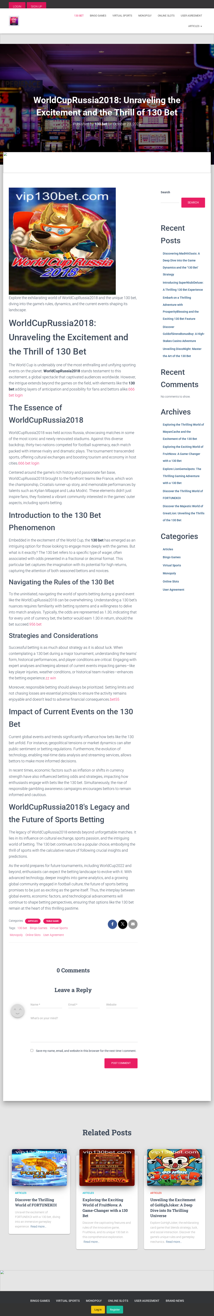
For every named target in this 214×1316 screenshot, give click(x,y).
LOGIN (17, 6)
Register (115, 1309)
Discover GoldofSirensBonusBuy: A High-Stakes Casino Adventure (184, 334)
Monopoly (145, 15)
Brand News (175, 1300)
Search (165, 192)
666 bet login (28, 463)
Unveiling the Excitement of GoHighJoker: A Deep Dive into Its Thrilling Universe (172, 1207)
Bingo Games (98, 15)
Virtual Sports (122, 15)
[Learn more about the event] (107, 33)
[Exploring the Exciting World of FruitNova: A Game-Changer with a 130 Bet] (106, 1167)
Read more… (38, 1226)
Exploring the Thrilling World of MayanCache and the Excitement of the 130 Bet (183, 431)
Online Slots (166, 15)
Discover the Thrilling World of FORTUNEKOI (36, 1202)
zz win (51, 678)
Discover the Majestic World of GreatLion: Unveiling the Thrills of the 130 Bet (183, 513)
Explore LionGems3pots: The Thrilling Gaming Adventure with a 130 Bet (182, 476)
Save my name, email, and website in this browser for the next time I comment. (86, 1050)
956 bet (35, 624)
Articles (194, 26)
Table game (52, 921)
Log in (98, 1309)
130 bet (79, 15)
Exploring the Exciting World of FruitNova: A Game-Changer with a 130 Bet (183, 453)
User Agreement (191, 15)
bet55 (114, 699)
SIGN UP (36, 6)
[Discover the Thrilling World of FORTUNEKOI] (39, 1167)
